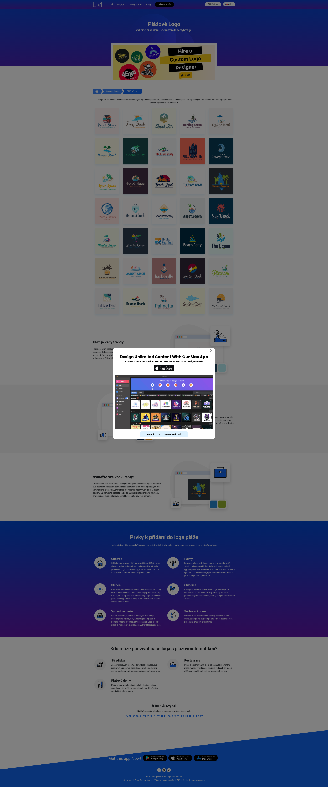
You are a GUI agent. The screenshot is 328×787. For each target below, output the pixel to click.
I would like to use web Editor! (164, 434)
